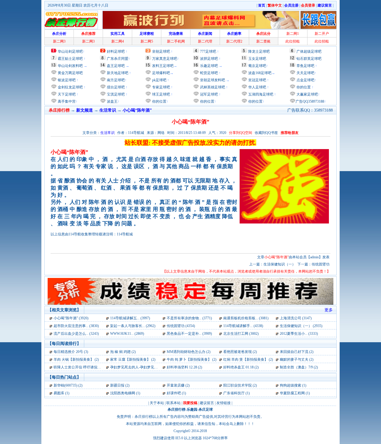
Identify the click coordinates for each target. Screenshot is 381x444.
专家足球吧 (160, 87)
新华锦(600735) (65, 385)
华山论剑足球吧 (70, 51)
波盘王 (112, 101)
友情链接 (223, 403)
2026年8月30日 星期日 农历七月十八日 (78, 5)
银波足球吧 (66, 80)
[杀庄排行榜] (71, 20)
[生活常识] (51, 318)
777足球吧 (208, 51)
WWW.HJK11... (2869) (127, 334)
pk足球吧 (158, 80)
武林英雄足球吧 (212, 87)
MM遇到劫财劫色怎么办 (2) (188, 352)
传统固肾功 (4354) (181, 326)
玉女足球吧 (257, 59)
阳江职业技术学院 (237, 385)
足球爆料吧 (161, 73)
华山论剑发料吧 (70, 66)
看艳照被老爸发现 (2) (240, 352)
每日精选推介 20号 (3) (71, 352)
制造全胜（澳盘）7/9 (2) (299, 367)
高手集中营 (66, 101)
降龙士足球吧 (259, 51)
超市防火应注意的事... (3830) (76, 326)
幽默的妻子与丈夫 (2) (296, 359)
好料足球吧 (116, 51)
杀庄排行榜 (176, 409)
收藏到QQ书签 (266, 133)
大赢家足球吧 (307, 94)
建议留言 (207, 403)
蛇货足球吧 (209, 73)
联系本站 (173, 403)
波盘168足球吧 (259, 73)
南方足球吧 (115, 80)
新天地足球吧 (117, 73)
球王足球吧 (160, 94)
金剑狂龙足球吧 (70, 87)
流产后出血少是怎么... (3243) (76, 334)
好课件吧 (174, 393)
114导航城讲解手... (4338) (243, 326)
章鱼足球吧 (305, 66)
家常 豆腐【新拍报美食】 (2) (132, 359)
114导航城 (125, 234)
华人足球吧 (256, 87)
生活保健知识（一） (279, 264)
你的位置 (158, 101)
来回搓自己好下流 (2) (296, 352)
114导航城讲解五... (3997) (130, 318)
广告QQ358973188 (310, 101)
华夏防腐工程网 (292, 393)
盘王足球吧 (116, 66)
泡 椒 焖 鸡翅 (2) (123, 352)
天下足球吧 (66, 94)
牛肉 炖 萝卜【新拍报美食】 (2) (191, 359)
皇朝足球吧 (161, 51)
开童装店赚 (176, 385)
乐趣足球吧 (209, 66)
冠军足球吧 (208, 94)
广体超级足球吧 (308, 51)
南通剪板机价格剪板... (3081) (245, 318)
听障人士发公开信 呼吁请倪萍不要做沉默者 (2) (90, 367)
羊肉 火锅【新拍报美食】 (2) (76, 359)
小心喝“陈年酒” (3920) (71, 318)
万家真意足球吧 (164, 59)
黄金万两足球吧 (70, 73)
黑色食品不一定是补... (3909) (189, 334)
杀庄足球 (206, 409)
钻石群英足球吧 (308, 59)
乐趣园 (192, 409)
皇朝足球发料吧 (212, 80)
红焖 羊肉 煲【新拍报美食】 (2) (248, 359)
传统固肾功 (321, 264)
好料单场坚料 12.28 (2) (184, 367)
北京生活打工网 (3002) (241, 334)
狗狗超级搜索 (290, 385)
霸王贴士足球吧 (70, 59)
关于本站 (157, 403)
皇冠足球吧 (256, 80)
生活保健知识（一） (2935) (301, 326)
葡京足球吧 (257, 66)
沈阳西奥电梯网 (122, 393)
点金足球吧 (305, 80)
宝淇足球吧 (116, 94)
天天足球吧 (305, 73)
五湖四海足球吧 (260, 94)
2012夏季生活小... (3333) (299, 334)
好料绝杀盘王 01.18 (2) (241, 367)
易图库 (59, 393)
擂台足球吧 (115, 87)
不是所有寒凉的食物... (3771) (189, 318)
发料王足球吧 (163, 66)
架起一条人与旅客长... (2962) (132, 326)
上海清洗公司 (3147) (296, 318)
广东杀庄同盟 (117, 59)
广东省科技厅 (234, 393)
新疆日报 (117, 385)
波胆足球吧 (209, 59)
